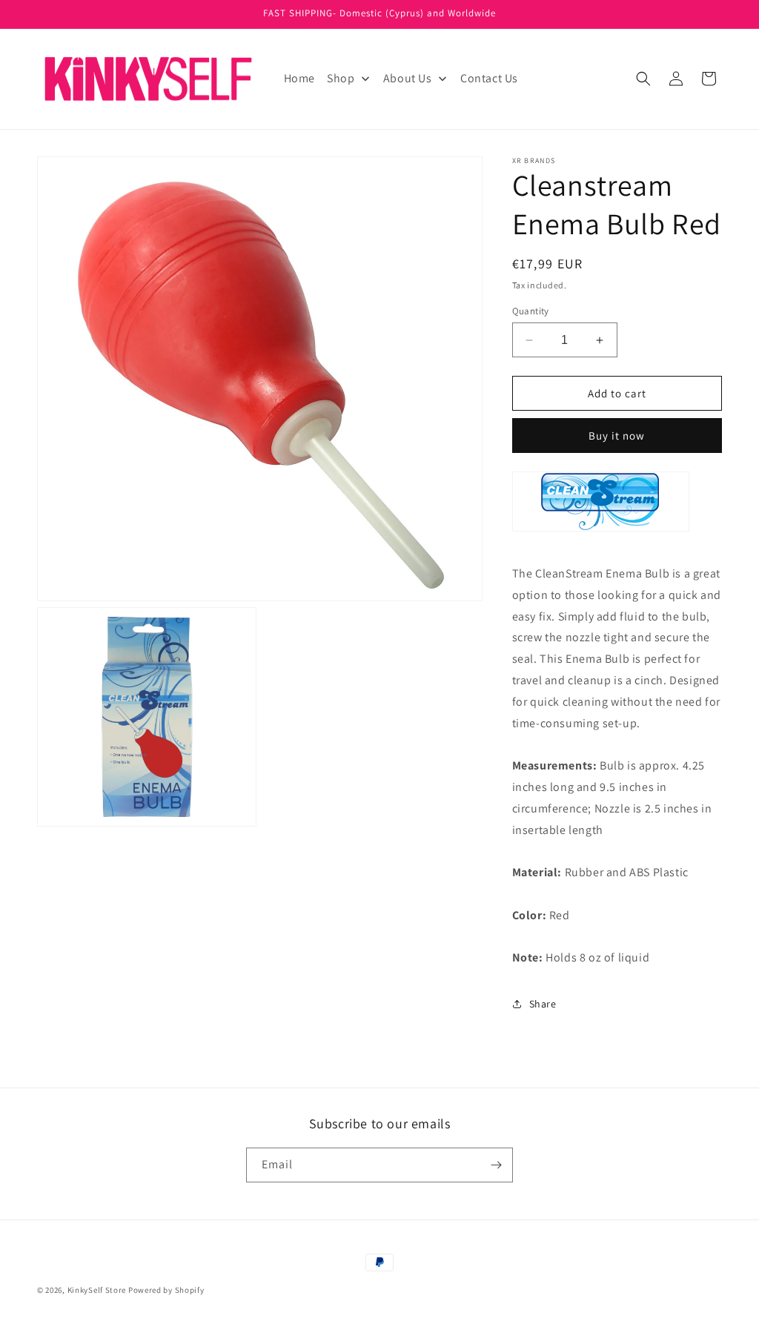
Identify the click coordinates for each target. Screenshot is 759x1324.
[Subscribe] (496, 1165)
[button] (643, 78)
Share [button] (543, 1003)
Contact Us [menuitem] (489, 78)
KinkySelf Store (97, 1290)
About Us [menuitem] (407, 78)
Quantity (530, 311)
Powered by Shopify (166, 1290)
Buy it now (617, 435)
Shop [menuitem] (340, 78)
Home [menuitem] (299, 78)
